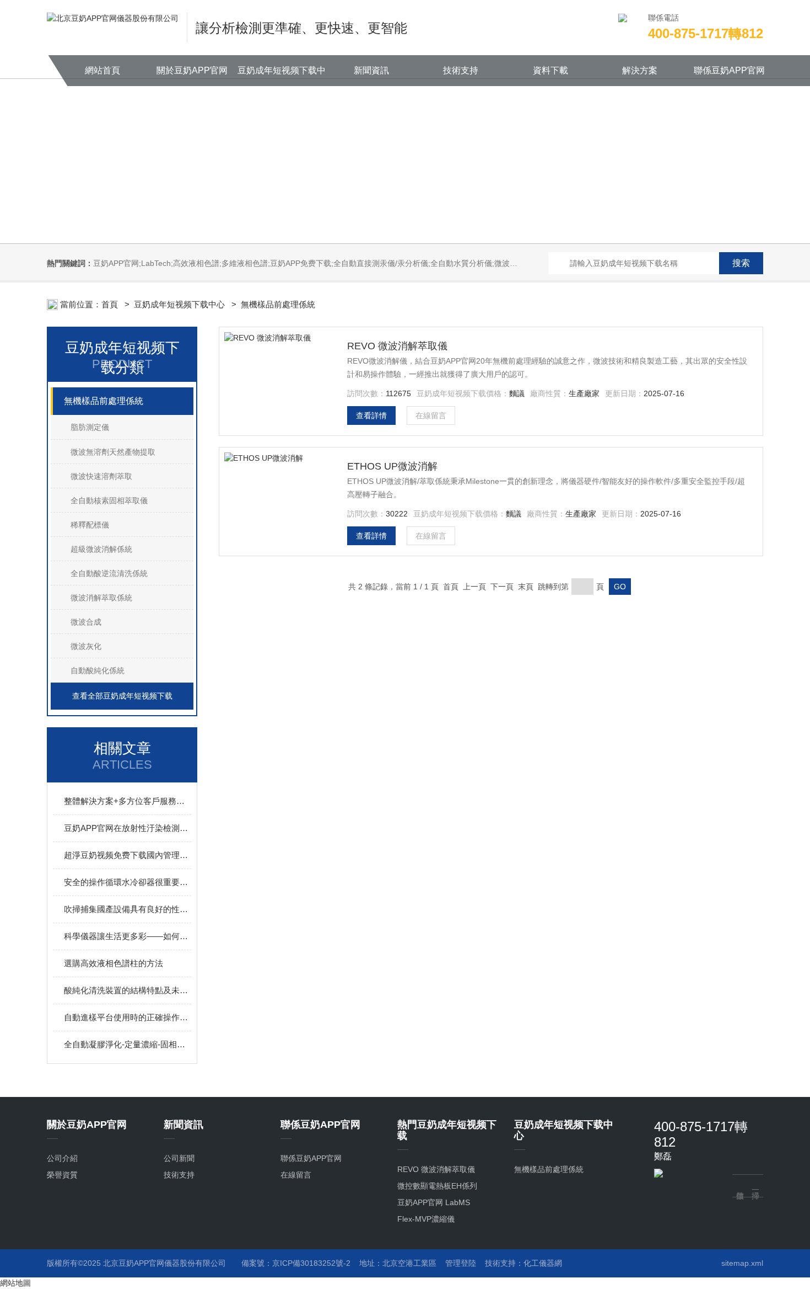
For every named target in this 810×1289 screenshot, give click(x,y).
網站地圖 (15, 1283)
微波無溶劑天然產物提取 (113, 452)
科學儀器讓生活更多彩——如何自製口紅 (127, 936)
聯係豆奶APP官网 (729, 70)
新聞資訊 (371, 70)
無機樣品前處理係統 (278, 304)
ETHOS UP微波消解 (392, 466)
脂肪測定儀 (90, 427)
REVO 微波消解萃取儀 (397, 345)
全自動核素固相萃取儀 (109, 500)
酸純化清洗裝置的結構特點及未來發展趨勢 (127, 990)
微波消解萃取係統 (101, 597)
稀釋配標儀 (90, 524)
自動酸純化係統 (98, 670)
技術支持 (460, 70)
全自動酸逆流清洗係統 (109, 573)
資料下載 (550, 70)
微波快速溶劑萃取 (101, 476)
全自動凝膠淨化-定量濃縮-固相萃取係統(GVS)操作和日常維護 (127, 1044)
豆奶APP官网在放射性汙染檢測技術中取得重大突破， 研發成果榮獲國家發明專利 (127, 828)
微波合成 (86, 621)
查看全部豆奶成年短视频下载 (122, 695)
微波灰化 (86, 646)
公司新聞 (179, 1158)
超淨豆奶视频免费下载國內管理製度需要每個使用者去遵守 (127, 855)
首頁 (110, 304)
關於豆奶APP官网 (192, 70)
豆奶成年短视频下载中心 (281, 76)
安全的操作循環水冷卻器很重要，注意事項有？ (127, 882)
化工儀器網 (542, 1263)
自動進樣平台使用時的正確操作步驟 (127, 1017)
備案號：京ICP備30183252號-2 (295, 1263)
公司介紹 (62, 1158)
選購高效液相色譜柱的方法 (113, 963)
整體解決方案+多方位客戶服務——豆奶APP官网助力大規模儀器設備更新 (127, 801)
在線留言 (430, 415)
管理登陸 (460, 1263)
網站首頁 (102, 70)
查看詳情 (371, 415)
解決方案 (639, 70)
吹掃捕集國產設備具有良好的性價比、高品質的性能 (127, 909)
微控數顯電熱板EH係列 (437, 1185)
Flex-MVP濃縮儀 (426, 1219)
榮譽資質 (62, 1174)
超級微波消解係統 (101, 549)
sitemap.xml (742, 1263)
